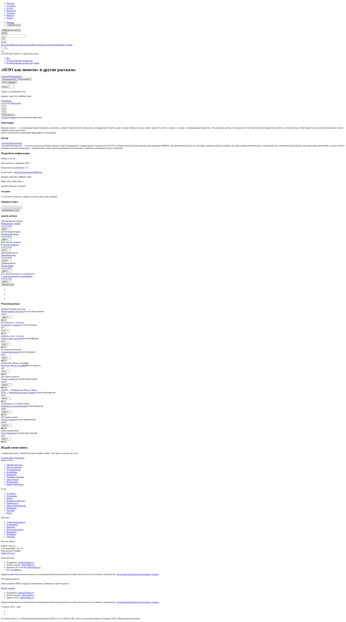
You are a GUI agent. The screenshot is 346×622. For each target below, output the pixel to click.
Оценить (17, 103)
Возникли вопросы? (15, 501)
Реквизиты (11, 508)
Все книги (6, 45)
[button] (173, 39)
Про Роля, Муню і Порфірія (13, 365)
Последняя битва (9, 433)
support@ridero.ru (26, 562)
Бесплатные (37, 45)
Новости (10, 15)
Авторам (10, 13)
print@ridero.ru (27, 565)
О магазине (11, 496)
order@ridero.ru (34, 567)
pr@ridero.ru (15, 570)
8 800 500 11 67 (8, 553)
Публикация (12, 482)
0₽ (3, 331)
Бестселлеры (26, 45)
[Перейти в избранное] (2, 49)
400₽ (4, 271)
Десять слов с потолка (11, 338)
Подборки (55, 45)
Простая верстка (14, 467)
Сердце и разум (8, 419)
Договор (10, 510)
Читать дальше (8, 588)
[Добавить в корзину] (12, 86)
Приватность (12, 503)
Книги (9, 498)
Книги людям (66, 45)
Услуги (9, 8)
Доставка (10, 537)
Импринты (16, 45)
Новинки (10, 527)
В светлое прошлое (10, 244)
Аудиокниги (12, 524)
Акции (9, 18)
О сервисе (11, 6)
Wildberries (37, 172)
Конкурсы (11, 10)
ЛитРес (17, 172)
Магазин (10, 3)
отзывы (12, 117)
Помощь (10, 22)
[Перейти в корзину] (6, 49)
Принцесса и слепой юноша (14, 406)
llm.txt (9, 513)
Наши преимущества (16, 506)
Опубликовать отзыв (10, 210)
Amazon (28, 172)
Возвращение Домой (10, 223)
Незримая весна (8, 255)
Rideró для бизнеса (15, 484)
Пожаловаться (8, 115)
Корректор (11, 474)
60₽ (4, 250)
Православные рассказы (12, 311)
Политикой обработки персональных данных (138, 574)
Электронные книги (15, 522)
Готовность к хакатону (11, 325)
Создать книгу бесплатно (12, 458)
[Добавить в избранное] (3, 107)
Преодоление (7, 266)
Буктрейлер (11, 472)
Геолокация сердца (10, 234)
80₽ (4, 229)
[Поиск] (3, 39)
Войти (4, 33)
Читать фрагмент (9, 82)
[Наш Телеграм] (7, 614)
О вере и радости (9, 379)
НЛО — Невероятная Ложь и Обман (18, 392)
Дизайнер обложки (15, 477)
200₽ (4, 239)
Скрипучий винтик (10, 352)
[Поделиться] (3, 111)
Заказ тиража (12, 479)
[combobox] (173, 35)
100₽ (4, 282)
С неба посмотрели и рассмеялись (16, 276)
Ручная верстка (13, 470)
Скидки (47, 45)
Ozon (22, 172)
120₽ (4, 261)
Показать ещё (8, 285)
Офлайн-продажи (14, 465)
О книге (5, 117)
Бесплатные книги (15, 529)
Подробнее (6, 101)
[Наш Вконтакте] (7, 611)
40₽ (4, 398)
